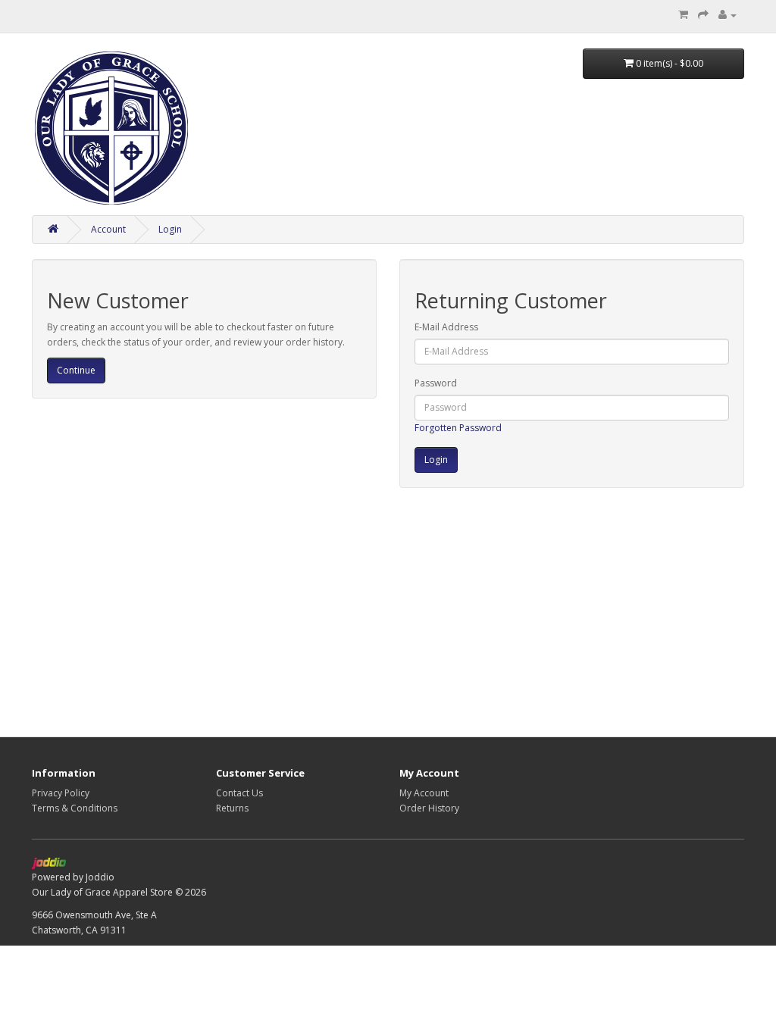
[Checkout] (703, 14)
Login (170, 229)
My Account (424, 792)
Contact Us (239, 792)
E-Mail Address (446, 327)
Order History (429, 808)
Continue (76, 370)
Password (436, 383)
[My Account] (727, 14)
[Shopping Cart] (683, 14)
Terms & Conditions (74, 808)
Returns (232, 808)
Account (108, 229)
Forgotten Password (458, 427)
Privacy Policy (60, 792)
